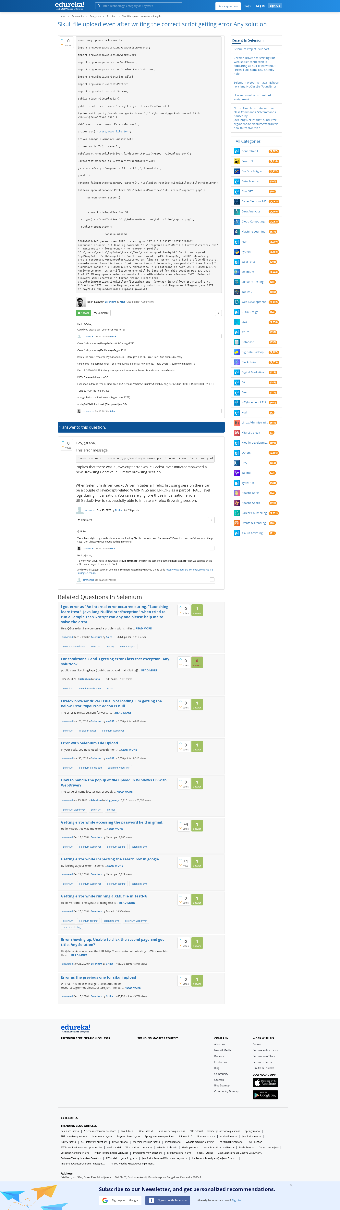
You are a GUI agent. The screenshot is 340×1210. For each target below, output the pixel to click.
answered (90, 510)
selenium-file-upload (90, 767)
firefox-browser (87, 730)
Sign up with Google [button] (124, 1200)
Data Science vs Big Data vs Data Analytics (240, 1152)
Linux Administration (255, 422)
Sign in (236, 1200)
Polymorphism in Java (128, 1136)
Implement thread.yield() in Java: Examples (214, 1158)
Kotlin (245, 412)
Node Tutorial (246, 1147)
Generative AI (250, 151)
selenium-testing (116, 846)
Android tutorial (228, 1136)
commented (88, 336)
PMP (244, 241)
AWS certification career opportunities (82, 1147)
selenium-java (128, 646)
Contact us (220, 1062)
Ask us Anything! (252, 533)
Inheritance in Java (102, 1136)
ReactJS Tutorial (204, 1152)
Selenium (110, 301)
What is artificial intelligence (219, 1147)
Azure (245, 332)
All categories (248, 141)
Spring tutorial (252, 1131)
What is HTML (146, 1131)
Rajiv (109, 637)
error (110, 688)
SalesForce (249, 261)
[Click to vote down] (62, 44)
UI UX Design (250, 312)
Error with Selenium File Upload (89, 743)
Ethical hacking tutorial (230, 1142)
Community (221, 1074)
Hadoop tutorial (190, 1147)
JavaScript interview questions (223, 1131)
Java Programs (129, 1158)
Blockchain (249, 362)
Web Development (254, 302)
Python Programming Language (111, 1152)
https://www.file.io (112, 131)
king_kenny (112, 800)
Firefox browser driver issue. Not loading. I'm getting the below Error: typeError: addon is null (111, 703)
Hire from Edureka (263, 1068)
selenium (96, 646)
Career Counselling (254, 513)
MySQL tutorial (120, 1142)
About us (219, 1044)
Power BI (247, 161)
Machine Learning (253, 231)
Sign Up (275, 5)
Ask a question (228, 6)
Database (248, 342)
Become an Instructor (265, 1050)
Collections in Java (269, 1147)
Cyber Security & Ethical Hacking (255, 201)
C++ (244, 392)
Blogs (247, 6)
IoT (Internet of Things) (255, 402)
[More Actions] (218, 313)
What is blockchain (167, 1147)
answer (85, 313)
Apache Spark (251, 503)
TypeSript (248, 483)
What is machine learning (200, 1142)
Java (244, 322)
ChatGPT (247, 191)
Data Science (250, 181)
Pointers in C (185, 1136)
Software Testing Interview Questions (81, 1158)
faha (122, 301)
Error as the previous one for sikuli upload (98, 977)
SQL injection (255, 1142)
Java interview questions (172, 1131)
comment (103, 313)
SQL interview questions (94, 1142)
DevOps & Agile (252, 171)
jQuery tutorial (69, 1142)
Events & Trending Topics (255, 523)
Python (246, 251)
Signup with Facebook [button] (172, 1200)
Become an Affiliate (264, 1056)
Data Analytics (251, 211)
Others (246, 452)
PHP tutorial (196, 1131)
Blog (216, 1068)
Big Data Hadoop (253, 352)
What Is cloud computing (139, 1147)
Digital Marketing (253, 372)
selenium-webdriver (74, 646)
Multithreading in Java (179, 1152)
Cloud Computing (253, 221)
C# (243, 382)
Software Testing (253, 282)
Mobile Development (255, 442)
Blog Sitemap (222, 1085)
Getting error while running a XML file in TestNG (104, 896)
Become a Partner (263, 1062)
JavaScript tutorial (251, 1136)
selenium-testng (72, 927)
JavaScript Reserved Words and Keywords (164, 1158)
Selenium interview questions (100, 1131)
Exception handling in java (75, 1152)
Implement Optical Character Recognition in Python (83, 1163)
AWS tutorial (114, 1147)
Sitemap (219, 1080)
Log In (260, 5)
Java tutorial (127, 1131)
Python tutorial (173, 1142)
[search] (98, 5)
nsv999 (110, 721)
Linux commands (206, 1136)
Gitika (113, 336)
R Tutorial (111, 1158)
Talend (246, 473)
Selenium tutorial (70, 1131)
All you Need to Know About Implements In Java (133, 1163)
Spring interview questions (159, 1136)
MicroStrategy (251, 432)
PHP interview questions (74, 1136)
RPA (244, 462)
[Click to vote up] (62, 39)
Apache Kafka (251, 493)
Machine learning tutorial (147, 1142)
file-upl (111, 809)
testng (110, 646)
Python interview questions (148, 1152)
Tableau (247, 292)
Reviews (219, 1056)
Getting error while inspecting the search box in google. (110, 859)
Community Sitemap (226, 1091)
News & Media (222, 1050)
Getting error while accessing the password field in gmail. (112, 822)
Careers (257, 1044)
